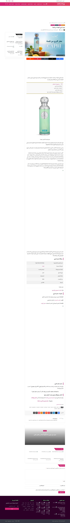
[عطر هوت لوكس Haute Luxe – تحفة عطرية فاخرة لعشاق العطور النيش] (38, 504)
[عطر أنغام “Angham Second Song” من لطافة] (47, 512)
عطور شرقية (56, 25)
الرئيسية (44, 4)
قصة (43, 266)
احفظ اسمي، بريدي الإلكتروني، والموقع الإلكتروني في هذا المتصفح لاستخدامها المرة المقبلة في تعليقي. (50, 489)
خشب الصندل (58, 300)
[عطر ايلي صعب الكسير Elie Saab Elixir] (45, 454)
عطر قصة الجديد (38, 407)
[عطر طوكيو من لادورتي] (10, 38)
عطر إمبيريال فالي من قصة (42, 401)
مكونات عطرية (11, 4)
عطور (35, 4)
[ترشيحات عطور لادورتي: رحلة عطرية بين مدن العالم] (43, 503)
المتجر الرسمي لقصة (50, 397)
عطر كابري (30, 407)
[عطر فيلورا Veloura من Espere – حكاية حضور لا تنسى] (38, 508)
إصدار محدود (32, 504)
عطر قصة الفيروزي (34, 407)
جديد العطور (39, 4)
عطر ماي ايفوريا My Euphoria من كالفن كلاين (45, 435)
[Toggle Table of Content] (61, 84)
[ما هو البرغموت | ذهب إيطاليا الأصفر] (54, 515)
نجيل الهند (43, 303)
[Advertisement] (35, 14)
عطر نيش (29, 508)
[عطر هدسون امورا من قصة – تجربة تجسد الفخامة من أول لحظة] (43, 512)
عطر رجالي (23, 504)
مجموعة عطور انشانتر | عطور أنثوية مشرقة (18, 52)
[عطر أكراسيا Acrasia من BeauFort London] (18, 38)
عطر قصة (49, 407)
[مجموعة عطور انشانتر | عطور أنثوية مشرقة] (18, 48)
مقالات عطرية (17, 4)
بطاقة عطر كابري (58, 86)
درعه (25, 504)
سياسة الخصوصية (9, 521)
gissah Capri (55, 407)
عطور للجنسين (58, 22)
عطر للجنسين (62, 408)
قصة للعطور (58, 404)
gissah (57, 407)
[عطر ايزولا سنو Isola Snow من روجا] (38, 511)
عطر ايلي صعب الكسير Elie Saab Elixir (46, 458)
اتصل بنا (6, 521)
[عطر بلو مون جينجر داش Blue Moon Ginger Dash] (57, 454)
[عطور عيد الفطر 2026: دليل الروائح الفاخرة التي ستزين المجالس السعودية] (47, 504)
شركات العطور (30, 4)
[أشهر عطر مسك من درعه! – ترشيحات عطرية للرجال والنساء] (47, 508)
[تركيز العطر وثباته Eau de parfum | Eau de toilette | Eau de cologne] (54, 509)
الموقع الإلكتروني (41, 485)
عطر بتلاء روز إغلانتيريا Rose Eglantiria (33, 458)
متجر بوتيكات (34, 397)
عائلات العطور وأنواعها (57, 290)
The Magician (55, 418)
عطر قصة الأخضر (45, 407)
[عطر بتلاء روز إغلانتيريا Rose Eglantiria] (32, 454)
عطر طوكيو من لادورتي (10, 41)
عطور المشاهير (23, 4)
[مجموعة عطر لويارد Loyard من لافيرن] (43, 508)
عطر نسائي (33, 508)
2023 (59, 407)
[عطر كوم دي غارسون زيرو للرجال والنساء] (10, 48)
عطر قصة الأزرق (41, 407)
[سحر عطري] (60, 4)
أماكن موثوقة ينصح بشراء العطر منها (54, 92)
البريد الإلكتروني (62, 485)
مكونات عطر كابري (57, 88)
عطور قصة (59, 408)
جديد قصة (52, 407)
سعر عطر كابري (58, 90)
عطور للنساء (45, 430)
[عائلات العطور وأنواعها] (54, 504)
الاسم (64, 481)
